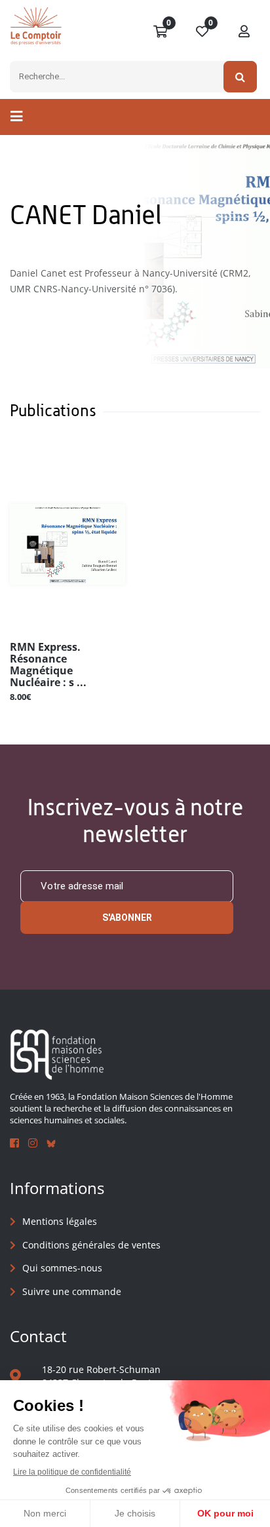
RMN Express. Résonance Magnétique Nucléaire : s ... (48, 664)
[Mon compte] (244, 32)
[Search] (240, 76)
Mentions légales (59, 1221)
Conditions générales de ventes (91, 1245)
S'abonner (127, 917)
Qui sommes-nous (62, 1268)
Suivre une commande (71, 1291)
